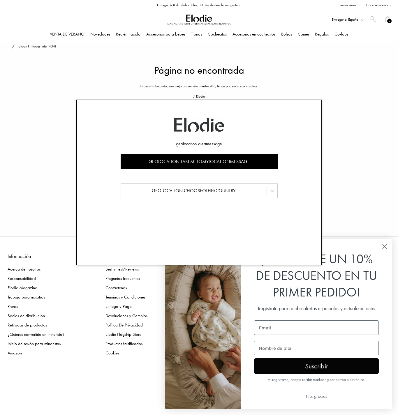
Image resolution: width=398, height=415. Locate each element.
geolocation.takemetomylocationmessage (199, 161)
